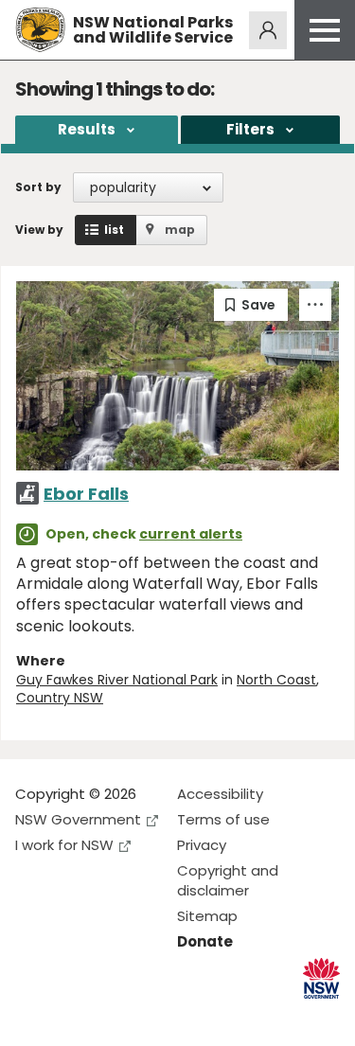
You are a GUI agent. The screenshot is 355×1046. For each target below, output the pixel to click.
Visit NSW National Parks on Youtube (114, 1016)
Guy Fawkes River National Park (117, 679)
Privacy (201, 845)
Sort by (38, 187)
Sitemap (207, 916)
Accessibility (220, 794)
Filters (250, 129)
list (114, 230)
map (180, 230)
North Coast (276, 679)
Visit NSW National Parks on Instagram (73, 1016)
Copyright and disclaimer (227, 880)
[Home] (40, 30)
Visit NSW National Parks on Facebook (32, 1016)
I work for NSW (64, 845)
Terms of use (223, 819)
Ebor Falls (86, 493)
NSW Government (78, 819)
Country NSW (59, 697)
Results (86, 129)
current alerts (190, 533)
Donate (205, 941)
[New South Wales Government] (321, 978)
